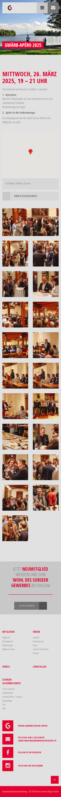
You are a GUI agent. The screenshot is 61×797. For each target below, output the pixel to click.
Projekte (36, 653)
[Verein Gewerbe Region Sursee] (10, 6)
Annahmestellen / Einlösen (12, 696)
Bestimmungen (7, 645)
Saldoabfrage (7, 700)
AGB (3, 708)
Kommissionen (38, 641)
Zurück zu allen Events (25, 196)
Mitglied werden (8, 649)
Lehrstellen (39, 666)
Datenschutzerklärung (19, 791)
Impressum (6, 791)
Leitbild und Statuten (40, 649)
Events (6, 666)
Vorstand (36, 637)
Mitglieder (8, 631)
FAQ (3, 704)
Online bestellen (8, 688)
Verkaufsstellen (7, 692)
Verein (36, 631)
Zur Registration (26, 605)
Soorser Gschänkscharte (11, 681)
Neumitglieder (7, 641)
